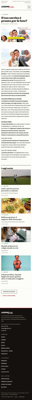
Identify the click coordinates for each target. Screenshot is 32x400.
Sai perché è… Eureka (7, 351)
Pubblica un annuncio (6, 381)
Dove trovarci (4, 366)
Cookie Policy (22, 396)
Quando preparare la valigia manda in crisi (9, 247)
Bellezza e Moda (5, 348)
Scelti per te (4, 353)
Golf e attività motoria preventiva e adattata (10, 190)
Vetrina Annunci (5, 378)
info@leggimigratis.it (6, 328)
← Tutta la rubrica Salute (8, 295)
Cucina (3, 345)
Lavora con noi (5, 371)
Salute (6, 14)
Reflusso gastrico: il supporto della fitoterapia (11, 218)
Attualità (3, 339)
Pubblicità (4, 363)
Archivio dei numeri (6, 384)
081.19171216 (4, 326)
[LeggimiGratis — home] (7, 7)
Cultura (3, 337)
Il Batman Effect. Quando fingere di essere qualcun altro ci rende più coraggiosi (12, 277)
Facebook (3, 330)
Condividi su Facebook (9, 291)
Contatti (3, 369)
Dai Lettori (4, 387)
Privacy (16, 396)
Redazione (4, 360)
